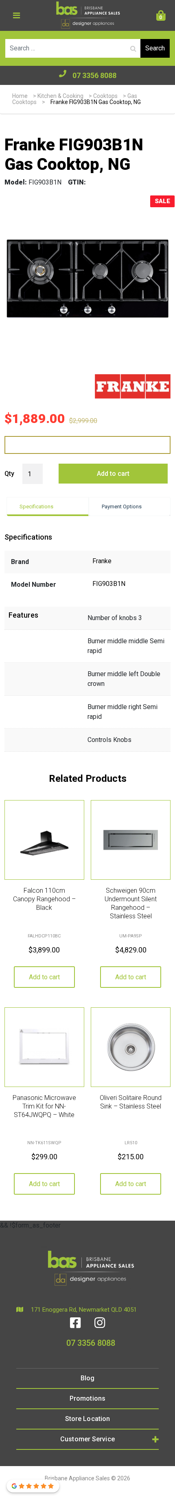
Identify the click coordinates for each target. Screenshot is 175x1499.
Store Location (87, 1419)
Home (20, 96)
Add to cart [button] (44, 977)
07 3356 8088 (94, 75)
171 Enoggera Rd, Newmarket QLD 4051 (83, 1309)
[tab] (48, 506)
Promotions (87, 1398)
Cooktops (105, 96)
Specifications (36, 506)
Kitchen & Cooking (60, 96)
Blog (87, 1378)
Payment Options (122, 506)
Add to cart (113, 473)
